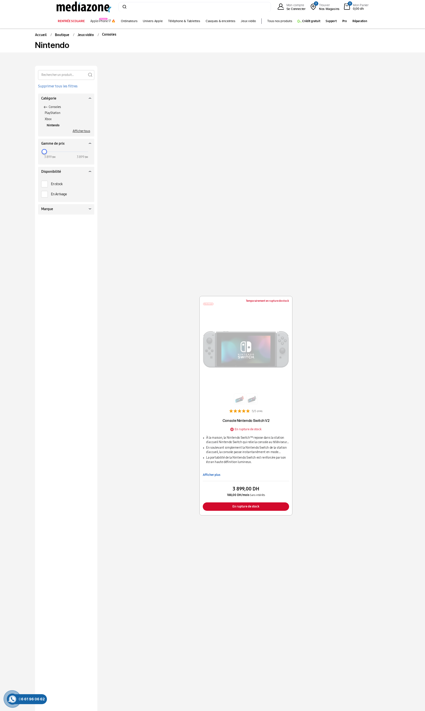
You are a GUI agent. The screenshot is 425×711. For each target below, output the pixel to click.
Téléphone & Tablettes (184, 21)
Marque (47, 209)
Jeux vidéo (248, 21)
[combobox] (195, 7)
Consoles (55, 107)
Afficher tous (81, 131)
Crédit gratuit (311, 21)
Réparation (359, 21)
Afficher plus (211, 475)
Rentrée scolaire (71, 21)
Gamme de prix (53, 143)
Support (331, 21)
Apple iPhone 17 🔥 (102, 21)
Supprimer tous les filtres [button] (57, 86)
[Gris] (251, 399)
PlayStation (52, 113)
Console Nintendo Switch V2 (245, 420)
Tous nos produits (279, 21)
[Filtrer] (90, 74)
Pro (344, 21)
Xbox (48, 119)
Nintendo (53, 125)
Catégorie (48, 98)
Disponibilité (51, 171)
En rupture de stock (245, 506)
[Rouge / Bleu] (239, 399)
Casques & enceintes (220, 21)
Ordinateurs (129, 21)
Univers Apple (152, 21)
